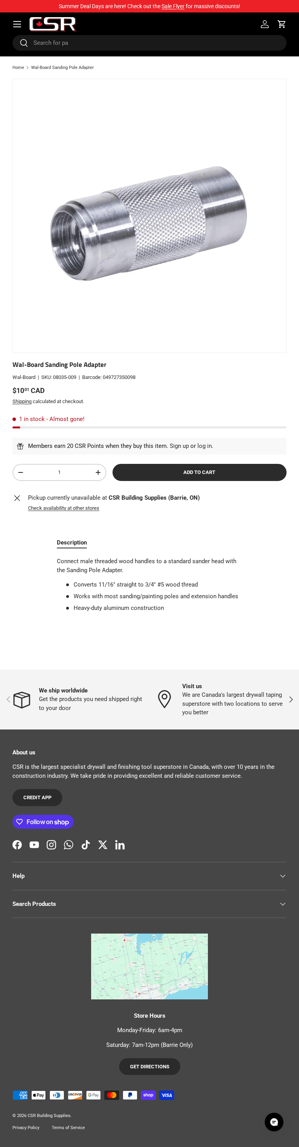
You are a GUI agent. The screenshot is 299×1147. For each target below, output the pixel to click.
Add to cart (199, 472)
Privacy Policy (25, 1127)
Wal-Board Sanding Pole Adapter (62, 67)
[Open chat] (274, 1122)
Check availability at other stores (63, 508)
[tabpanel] (149, 585)
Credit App (37, 797)
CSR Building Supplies (49, 1115)
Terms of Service (68, 1127)
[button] (281, 24)
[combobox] (149, 43)
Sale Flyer (173, 6)
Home (18, 67)
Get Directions (149, 1066)
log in (204, 445)
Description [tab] (72, 542)
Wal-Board (23, 377)
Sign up (179, 445)
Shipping (22, 401)
